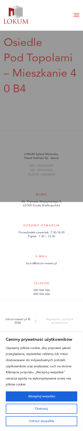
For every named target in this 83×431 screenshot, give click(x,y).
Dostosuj (41, 408)
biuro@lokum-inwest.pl (41, 263)
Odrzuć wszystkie (41, 421)
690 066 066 (41, 290)
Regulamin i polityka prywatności (59, 321)
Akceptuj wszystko (41, 396)
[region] (41, 381)
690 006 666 (41, 294)
